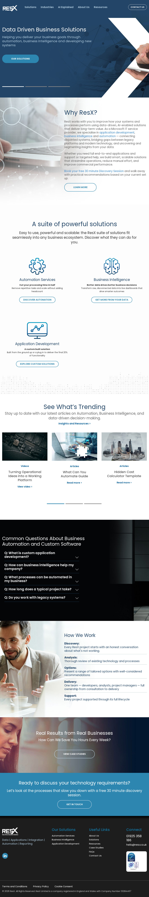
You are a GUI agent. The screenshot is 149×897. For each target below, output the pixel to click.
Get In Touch (74, 804)
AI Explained (65, 7)
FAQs (91, 851)
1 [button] (13, 86)
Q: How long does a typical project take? (37, 589)
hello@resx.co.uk (136, 844)
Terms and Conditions (14, 886)
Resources (100, 7)
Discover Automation (37, 299)
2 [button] (36, 86)
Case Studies (96, 847)
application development (116, 132)
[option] (74, 464)
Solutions (30, 7)
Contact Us (137, 7)
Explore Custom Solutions (37, 364)
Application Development (65, 843)
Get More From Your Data (111, 299)
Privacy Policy (41, 886)
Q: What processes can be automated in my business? (38, 579)
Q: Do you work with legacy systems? (34, 597)
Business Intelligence (63, 839)
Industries (47, 7)
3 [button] (59, 86)
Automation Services (63, 835)
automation (107, 136)
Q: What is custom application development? (29, 555)
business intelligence (78, 136)
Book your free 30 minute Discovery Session (94, 171)
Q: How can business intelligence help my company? (39, 567)
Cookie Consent (64, 886)
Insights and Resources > (74, 423)
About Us (83, 7)
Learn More (19, 54)
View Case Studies (74, 754)
